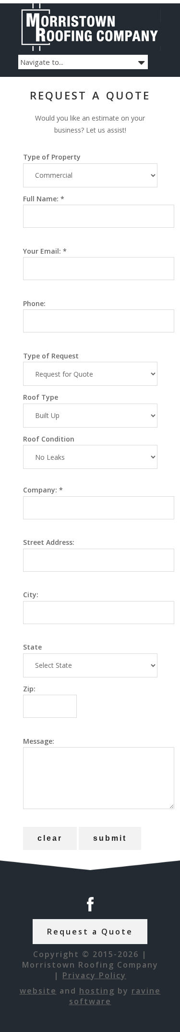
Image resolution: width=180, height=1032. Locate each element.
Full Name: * (43, 198)
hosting (97, 990)
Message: (38, 741)
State (32, 646)
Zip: (29, 688)
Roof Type (40, 397)
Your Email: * (45, 251)
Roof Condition (48, 438)
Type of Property (52, 156)
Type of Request (51, 355)
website (38, 990)
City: (30, 594)
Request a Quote (90, 931)
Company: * (43, 489)
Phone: (34, 303)
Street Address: (48, 542)
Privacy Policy (94, 975)
